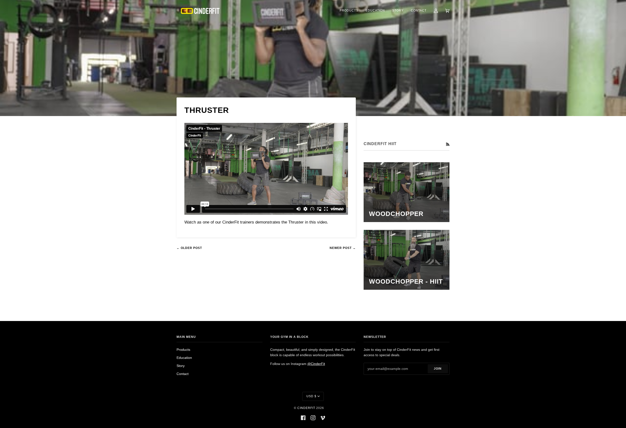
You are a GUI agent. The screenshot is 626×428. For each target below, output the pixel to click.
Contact (183, 374)
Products (183, 350)
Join (438, 368)
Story (181, 366)
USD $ (311, 396)
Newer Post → (343, 248)
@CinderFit (316, 364)
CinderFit (306, 408)
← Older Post (189, 248)
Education (184, 358)
